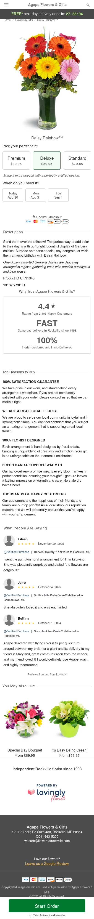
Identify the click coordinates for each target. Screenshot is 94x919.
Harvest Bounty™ (45, 552)
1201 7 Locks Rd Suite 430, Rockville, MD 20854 (47, 831)
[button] (84, 908)
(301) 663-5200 (47, 836)
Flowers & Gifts (24, 20)
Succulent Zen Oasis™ (48, 631)
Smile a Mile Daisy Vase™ (51, 595)
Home (7, 20)
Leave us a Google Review (47, 863)
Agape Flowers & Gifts (47, 4)
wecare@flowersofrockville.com (47, 840)
